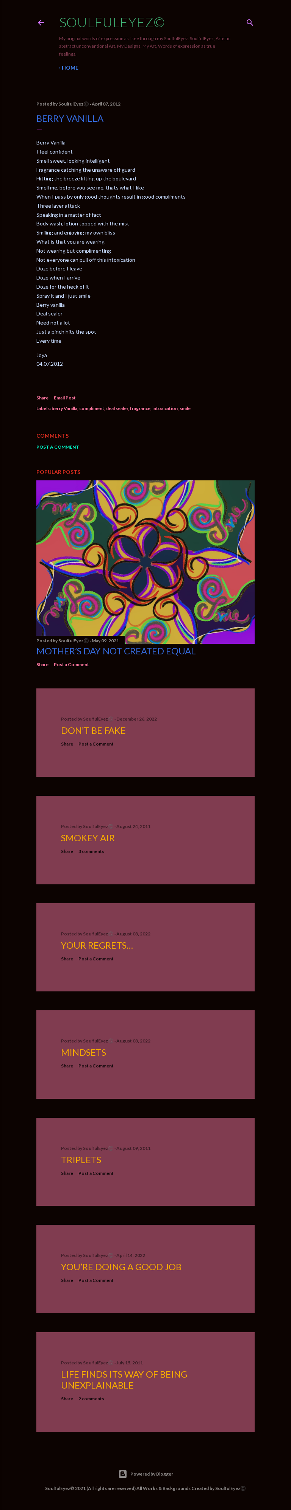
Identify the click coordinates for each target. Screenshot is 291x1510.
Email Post (65, 398)
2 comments (91, 1398)
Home (70, 67)
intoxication (165, 408)
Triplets (81, 1159)
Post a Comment (57, 447)
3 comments (91, 851)
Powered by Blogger (151, 1474)
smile (185, 408)
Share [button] (42, 398)
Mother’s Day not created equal (116, 650)
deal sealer (117, 408)
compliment (91, 408)
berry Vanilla (64, 408)
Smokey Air (88, 837)
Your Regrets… (97, 945)
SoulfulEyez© (112, 22)
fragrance (140, 408)
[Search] (250, 21)
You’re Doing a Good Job (121, 1266)
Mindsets (83, 1052)
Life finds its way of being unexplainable (124, 1379)
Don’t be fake (93, 730)
